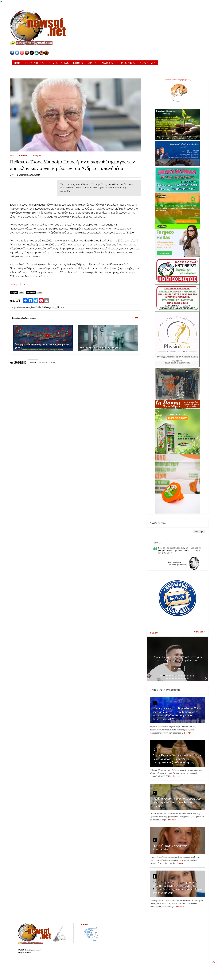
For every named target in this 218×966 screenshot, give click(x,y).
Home (17, 63)
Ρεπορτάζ (37, 155)
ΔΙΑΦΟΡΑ (107, 63)
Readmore (178, 668)
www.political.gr (19, 284)
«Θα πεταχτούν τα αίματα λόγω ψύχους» (100, 347)
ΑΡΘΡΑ (92, 63)
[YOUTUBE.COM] (22, 54)
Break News (23, 155)
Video (154, 632)
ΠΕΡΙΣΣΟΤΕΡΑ (126, 63)
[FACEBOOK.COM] (12, 54)
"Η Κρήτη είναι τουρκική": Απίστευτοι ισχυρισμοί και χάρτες (42, 346)
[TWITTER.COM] (17, 54)
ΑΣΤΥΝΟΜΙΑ (148, 63)
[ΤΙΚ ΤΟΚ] (32, 54)
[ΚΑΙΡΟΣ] (36, 54)
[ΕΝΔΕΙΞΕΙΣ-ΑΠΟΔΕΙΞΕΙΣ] (41, 54)
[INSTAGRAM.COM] (27, 54)
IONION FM (78, 63)
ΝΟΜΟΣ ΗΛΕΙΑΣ (58, 63)
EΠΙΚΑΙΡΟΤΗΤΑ (34, 63)
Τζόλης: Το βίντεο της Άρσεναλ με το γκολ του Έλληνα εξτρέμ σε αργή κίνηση (177, 658)
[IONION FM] (46, 54)
